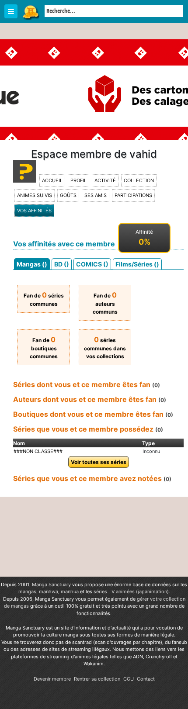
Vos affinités (34, 211)
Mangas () (32, 264)
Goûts (68, 195)
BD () (61, 264)
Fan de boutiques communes (44, 348)
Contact (146, 679)
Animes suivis (34, 195)
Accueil (52, 180)
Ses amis (95, 195)
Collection (139, 180)
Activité (105, 180)
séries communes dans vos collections (105, 348)
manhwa (48, 591)
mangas (27, 591)
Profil (78, 180)
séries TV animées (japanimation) (131, 591)
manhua (70, 591)
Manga (30, 11)
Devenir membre (52, 679)
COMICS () (92, 264)
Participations (133, 195)
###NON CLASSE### (38, 451)
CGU (128, 679)
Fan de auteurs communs (105, 303)
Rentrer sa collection (97, 679)
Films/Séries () (137, 264)
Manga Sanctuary (51, 584)
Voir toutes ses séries (98, 462)
